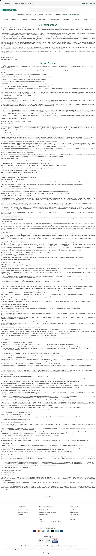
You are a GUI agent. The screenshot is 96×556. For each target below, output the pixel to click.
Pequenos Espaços (74, 14)
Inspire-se (28, 14)
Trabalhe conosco (74, 512)
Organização (66, 19)
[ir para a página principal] (9, 10)
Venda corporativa (38, 14)
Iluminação (76, 19)
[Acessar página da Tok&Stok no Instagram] (46, 500)
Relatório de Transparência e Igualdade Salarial (50, 521)
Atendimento (85, 3)
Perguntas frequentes (23, 512)
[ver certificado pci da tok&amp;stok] (55, 541)
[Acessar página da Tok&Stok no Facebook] (41, 500)
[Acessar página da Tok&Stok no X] (54, 500)
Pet (91, 19)
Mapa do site (42, 519)
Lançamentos (20, 14)
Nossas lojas (92, 3)
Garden (85, 19)
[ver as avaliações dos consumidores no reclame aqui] (48, 541)
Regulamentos (42, 517)
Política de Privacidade (44, 509)
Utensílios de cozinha (54, 19)
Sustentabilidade (74, 514)
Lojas (71, 517)
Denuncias (20, 514)
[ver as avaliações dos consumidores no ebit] (41, 541)
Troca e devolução (43, 514)
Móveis (14, 19)
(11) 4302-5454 (29, 3)
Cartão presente (49, 14)
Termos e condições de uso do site (47, 512)
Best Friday (72, 519)
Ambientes (5, 19)
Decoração (33, 19)
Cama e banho (23, 19)
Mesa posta (42, 19)
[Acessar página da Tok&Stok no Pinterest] (50, 500)
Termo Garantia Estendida (24, 517)
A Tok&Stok (72, 509)
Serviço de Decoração (61, 14)
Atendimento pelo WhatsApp (24, 509)
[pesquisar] (65, 10)
